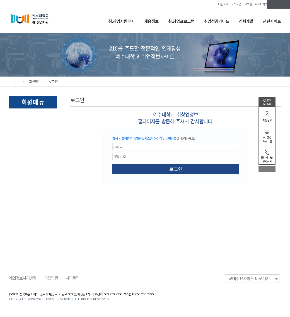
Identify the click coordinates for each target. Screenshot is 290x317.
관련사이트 (272, 21)
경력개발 (246, 21)
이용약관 (51, 278)
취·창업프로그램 (267, 139)
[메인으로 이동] (16, 80)
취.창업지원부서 (121, 21)
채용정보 (151, 21)
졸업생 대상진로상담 (267, 160)
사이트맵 (236, 4)
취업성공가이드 (216, 21)
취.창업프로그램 (181, 21)
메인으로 (223, 4)
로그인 (248, 4)
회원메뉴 (35, 81)
